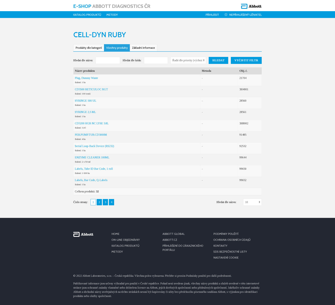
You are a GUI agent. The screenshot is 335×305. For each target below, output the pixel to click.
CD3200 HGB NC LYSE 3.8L (92, 123)
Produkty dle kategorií (89, 47)
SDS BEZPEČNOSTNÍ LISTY (230, 251)
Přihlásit (212, 14)
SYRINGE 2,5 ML (85, 112)
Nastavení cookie (226, 257)
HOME (115, 234)
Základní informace (143, 47)
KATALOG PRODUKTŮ (125, 245)
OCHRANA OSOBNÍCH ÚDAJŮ (232, 239)
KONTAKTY (220, 245)
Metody (112, 14)
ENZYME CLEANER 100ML (92, 157)
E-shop (111, 6)
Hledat (218, 60)
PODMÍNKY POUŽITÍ (226, 234)
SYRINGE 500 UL (85, 100)
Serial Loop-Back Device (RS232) (94, 146)
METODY (117, 251)
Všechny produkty (117, 47)
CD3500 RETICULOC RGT (91, 89)
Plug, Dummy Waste (86, 77)
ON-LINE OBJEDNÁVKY (125, 239)
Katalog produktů (87, 14)
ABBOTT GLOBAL (173, 234)
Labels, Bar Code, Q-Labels (91, 180)
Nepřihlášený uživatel (245, 14)
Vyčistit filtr (246, 60)
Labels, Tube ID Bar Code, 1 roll (94, 168)
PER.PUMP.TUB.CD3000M (91, 134)
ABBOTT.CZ (169, 239)
